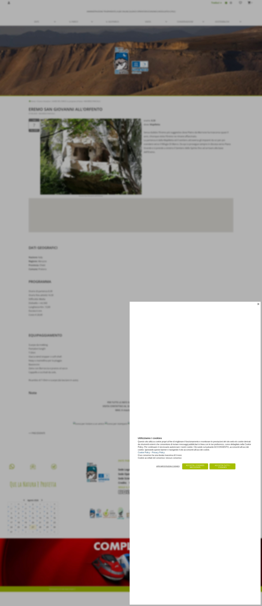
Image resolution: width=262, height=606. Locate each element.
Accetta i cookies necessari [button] (195, 466)
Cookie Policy (144, 452)
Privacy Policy (158, 452)
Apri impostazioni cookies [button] (168, 466)
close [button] (258, 304)
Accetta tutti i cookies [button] (222, 466)
